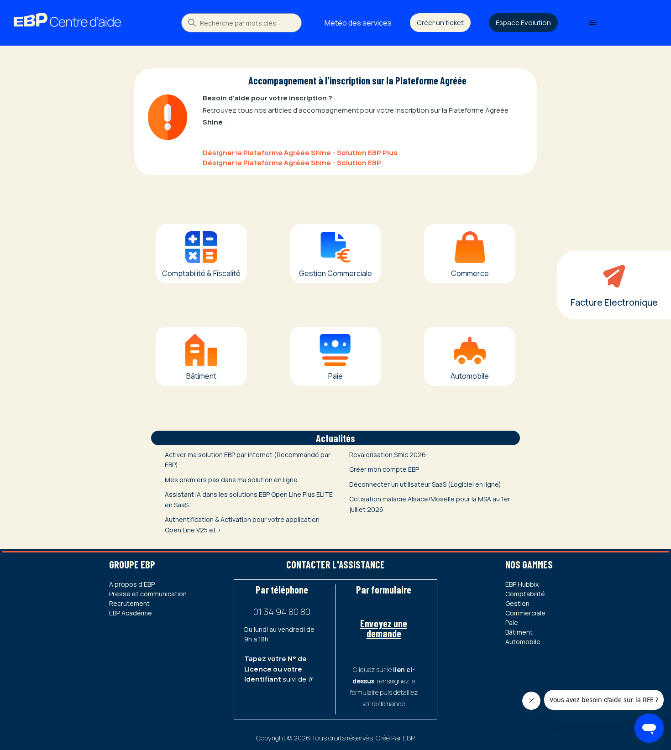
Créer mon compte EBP (384, 469)
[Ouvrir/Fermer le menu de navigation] (592, 23)
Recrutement (129, 603)
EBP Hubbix (522, 584)
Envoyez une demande (383, 628)
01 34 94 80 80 (281, 611)
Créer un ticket (440, 22)
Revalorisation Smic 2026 (387, 454)
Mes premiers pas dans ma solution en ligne (231, 479)
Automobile (522, 641)
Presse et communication (148, 593)
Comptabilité (525, 593)
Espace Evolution (523, 22)
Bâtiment (519, 632)
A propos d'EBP (132, 584)
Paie (511, 622)
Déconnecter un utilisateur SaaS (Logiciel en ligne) (425, 484)
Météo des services (358, 23)
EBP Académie (130, 613)
